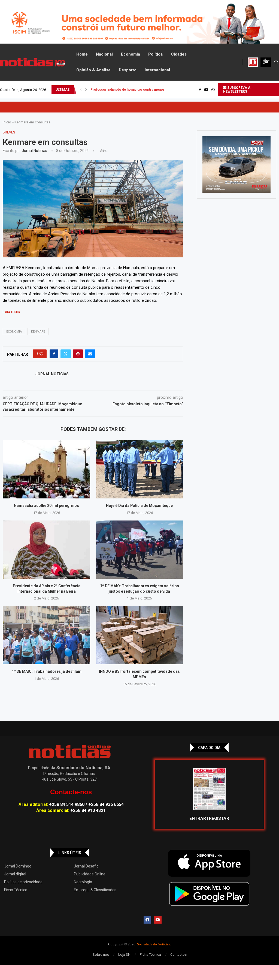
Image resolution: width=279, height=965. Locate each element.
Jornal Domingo (17, 866)
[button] (80, 89)
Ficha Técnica (15, 890)
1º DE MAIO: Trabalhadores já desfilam (46, 671)
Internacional (157, 70)
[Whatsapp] (213, 89)
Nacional (104, 54)
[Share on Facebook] (54, 353)
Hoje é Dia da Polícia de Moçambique (139, 505)
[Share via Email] (90, 353)
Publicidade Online (89, 874)
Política (155, 54)
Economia (130, 54)
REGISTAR (219, 818)
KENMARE (38, 331)
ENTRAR (197, 818)
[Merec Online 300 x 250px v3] (236, 164)
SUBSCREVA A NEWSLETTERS (236, 89)
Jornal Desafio (86, 866)
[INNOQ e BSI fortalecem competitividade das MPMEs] (139, 635)
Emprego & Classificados (95, 890)
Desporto (128, 70)
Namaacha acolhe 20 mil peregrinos (46, 505)
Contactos (178, 954)
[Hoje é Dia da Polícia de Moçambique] (139, 469)
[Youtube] (206, 89)
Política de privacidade (23, 882)
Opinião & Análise (93, 70)
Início (7, 122)
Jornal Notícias (34, 150)
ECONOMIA (14, 331)
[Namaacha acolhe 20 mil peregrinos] (46, 469)
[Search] (276, 62)
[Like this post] (41, 353)
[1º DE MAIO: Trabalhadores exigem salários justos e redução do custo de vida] (139, 549)
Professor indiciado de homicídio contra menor (127, 90)
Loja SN (124, 954)
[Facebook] (200, 89)
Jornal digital (15, 874)
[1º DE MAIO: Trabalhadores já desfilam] (46, 635)
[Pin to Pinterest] (78, 353)
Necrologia (83, 882)
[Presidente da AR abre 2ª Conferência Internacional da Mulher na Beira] (46, 549)
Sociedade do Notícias (153, 944)
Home (82, 54)
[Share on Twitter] (65, 353)
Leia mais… (12, 311)
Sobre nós (101, 954)
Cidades (179, 54)
